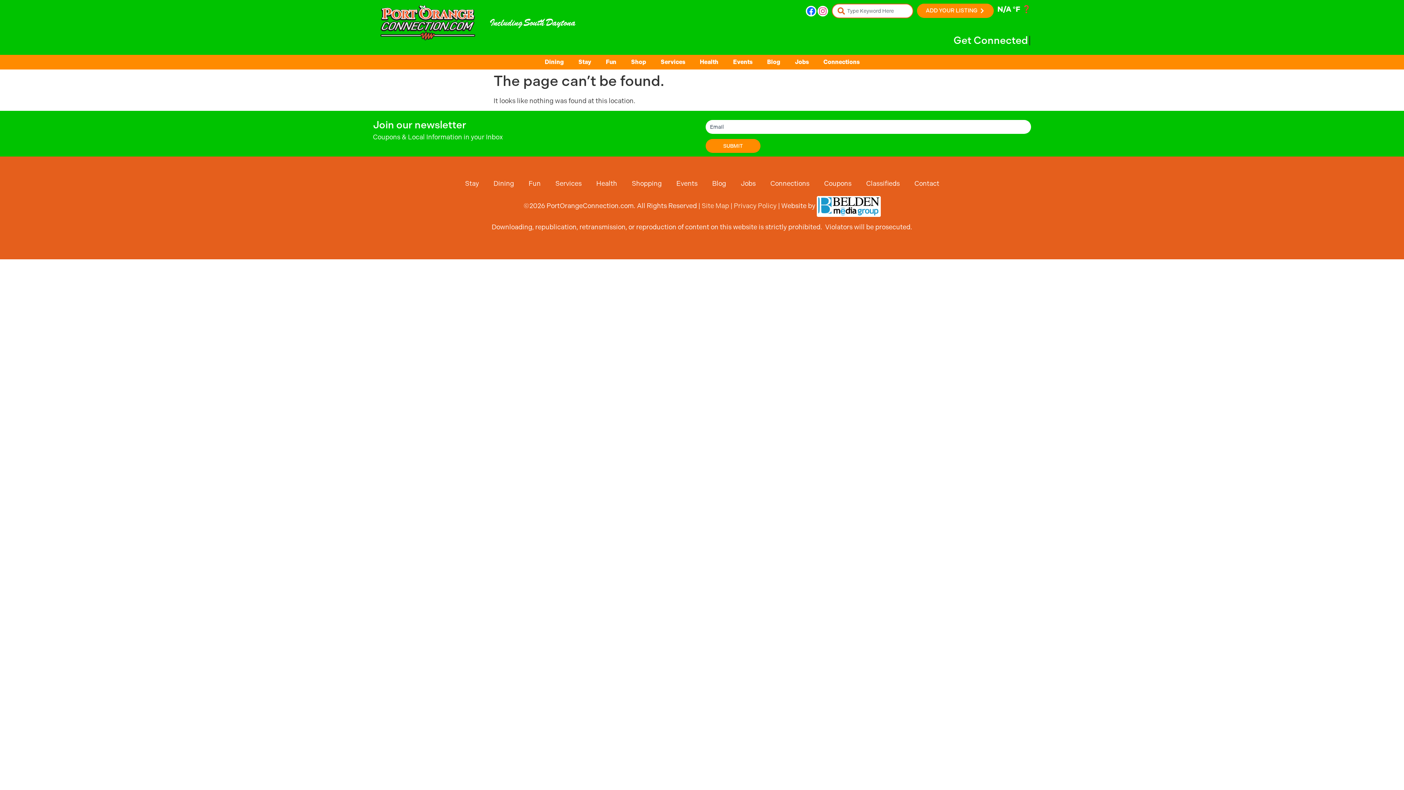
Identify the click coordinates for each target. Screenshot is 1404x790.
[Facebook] (811, 11)
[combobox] (872, 11)
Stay (584, 62)
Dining (554, 62)
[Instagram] (823, 11)
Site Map (715, 206)
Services (673, 62)
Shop (638, 62)
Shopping (647, 183)
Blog (773, 62)
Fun (611, 62)
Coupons (838, 183)
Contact (926, 183)
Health (709, 62)
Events (742, 62)
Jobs (802, 62)
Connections (841, 62)
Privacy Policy (755, 206)
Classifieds (883, 183)
